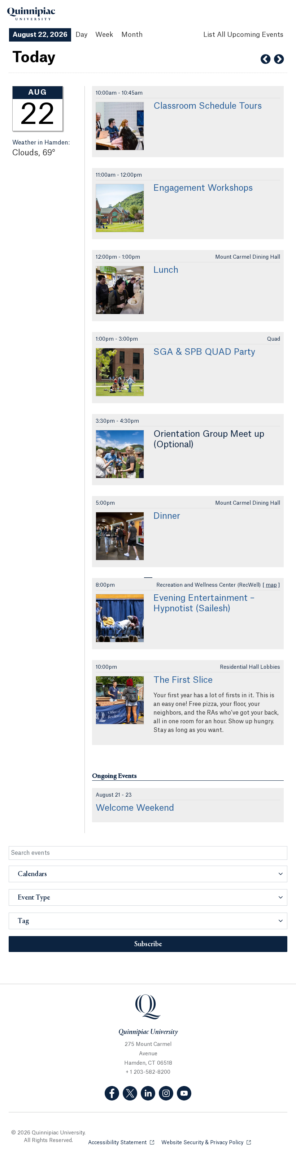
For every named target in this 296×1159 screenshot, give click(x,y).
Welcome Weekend (135, 808)
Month (132, 34)
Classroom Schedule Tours (207, 106)
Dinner (166, 516)
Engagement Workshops (203, 188)
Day (81, 34)
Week (104, 34)
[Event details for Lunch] (120, 290)
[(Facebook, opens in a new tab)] (112, 1093)
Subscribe (148, 944)
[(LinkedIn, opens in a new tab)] (148, 1093)
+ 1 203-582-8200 (148, 1072)
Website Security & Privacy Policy (206, 1142)
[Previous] (265, 59)
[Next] (279, 59)
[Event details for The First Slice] (120, 700)
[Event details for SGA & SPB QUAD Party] (120, 372)
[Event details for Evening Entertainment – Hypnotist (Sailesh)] (120, 618)
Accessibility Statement (121, 1142)
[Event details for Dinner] (120, 536)
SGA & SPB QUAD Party (204, 352)
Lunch (165, 270)
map (271, 585)
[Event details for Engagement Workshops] (120, 208)
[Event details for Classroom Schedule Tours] (120, 126)
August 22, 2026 (40, 34)
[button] (148, 874)
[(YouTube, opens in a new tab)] (184, 1093)
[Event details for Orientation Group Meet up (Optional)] (120, 454)
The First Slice (183, 680)
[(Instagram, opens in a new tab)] (166, 1093)
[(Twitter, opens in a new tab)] (130, 1093)
